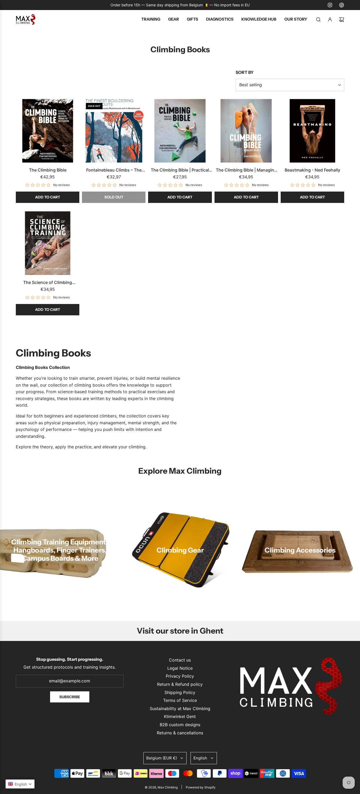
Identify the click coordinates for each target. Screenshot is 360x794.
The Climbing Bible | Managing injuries (246, 170)
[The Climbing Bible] (47, 131)
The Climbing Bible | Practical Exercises (180, 170)
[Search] (318, 19)
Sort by (245, 72)
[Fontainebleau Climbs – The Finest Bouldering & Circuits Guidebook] (113, 131)
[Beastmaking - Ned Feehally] (312, 131)
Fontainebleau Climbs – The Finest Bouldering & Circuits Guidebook (114, 170)
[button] (20, 783)
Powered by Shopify (201, 787)
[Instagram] (330, 5)
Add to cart (47, 197)
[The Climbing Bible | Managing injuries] (246, 131)
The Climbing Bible (47, 170)
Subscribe (69, 697)
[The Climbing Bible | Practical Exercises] (180, 131)
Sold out (113, 197)
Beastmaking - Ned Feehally (312, 170)
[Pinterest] (341, 5)
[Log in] (330, 19)
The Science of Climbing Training (47, 283)
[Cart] (341, 19)
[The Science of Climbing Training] (47, 243)
